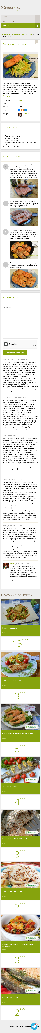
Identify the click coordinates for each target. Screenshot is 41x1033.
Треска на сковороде (11, 681)
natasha (26, 114)
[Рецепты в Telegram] (34, 1026)
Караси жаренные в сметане (15, 839)
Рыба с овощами (9, 628)
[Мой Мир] (25, 110)
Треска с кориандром (12, 892)
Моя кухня (7, 25)
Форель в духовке (10, 786)
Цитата (36, 359)
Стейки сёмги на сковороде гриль (17, 733)
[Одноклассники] (22, 110)
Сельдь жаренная (10, 997)
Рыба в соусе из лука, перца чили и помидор (17, 945)
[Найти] (37, 17)
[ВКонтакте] (19, 110)
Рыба (20, 100)
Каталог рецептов (10, 21)
